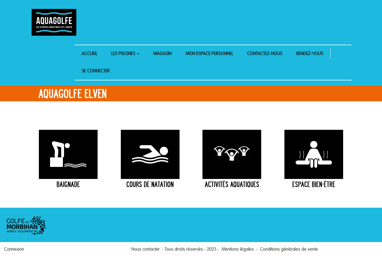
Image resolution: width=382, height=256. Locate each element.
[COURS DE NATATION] (150, 154)
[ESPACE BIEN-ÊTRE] (313, 154)
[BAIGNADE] (68, 154)
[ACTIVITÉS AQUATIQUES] (231, 154)
